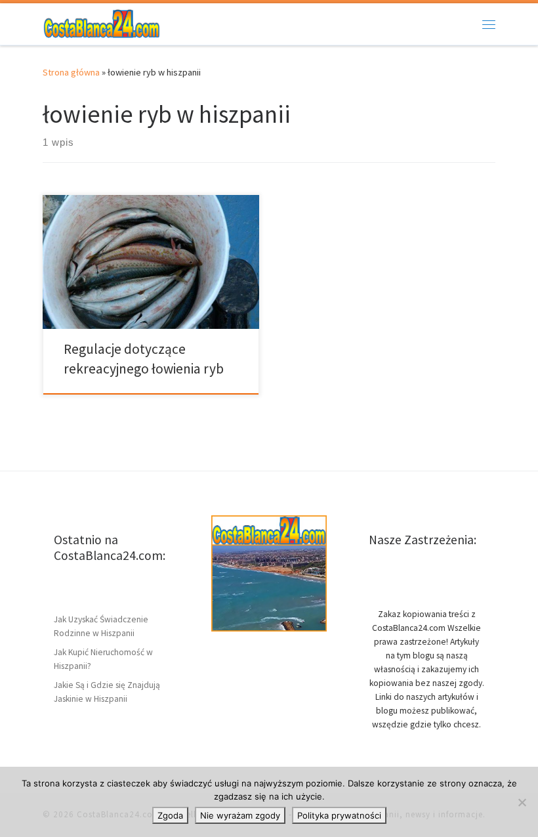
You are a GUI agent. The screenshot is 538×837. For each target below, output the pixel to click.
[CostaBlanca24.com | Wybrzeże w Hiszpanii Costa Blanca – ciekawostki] (102, 22)
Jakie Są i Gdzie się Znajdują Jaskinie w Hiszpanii (107, 691)
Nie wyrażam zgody (240, 815)
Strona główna (71, 72)
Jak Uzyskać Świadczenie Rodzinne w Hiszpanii (101, 626)
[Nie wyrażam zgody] (521, 802)
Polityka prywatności (339, 815)
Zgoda (170, 815)
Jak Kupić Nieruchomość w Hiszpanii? (103, 659)
